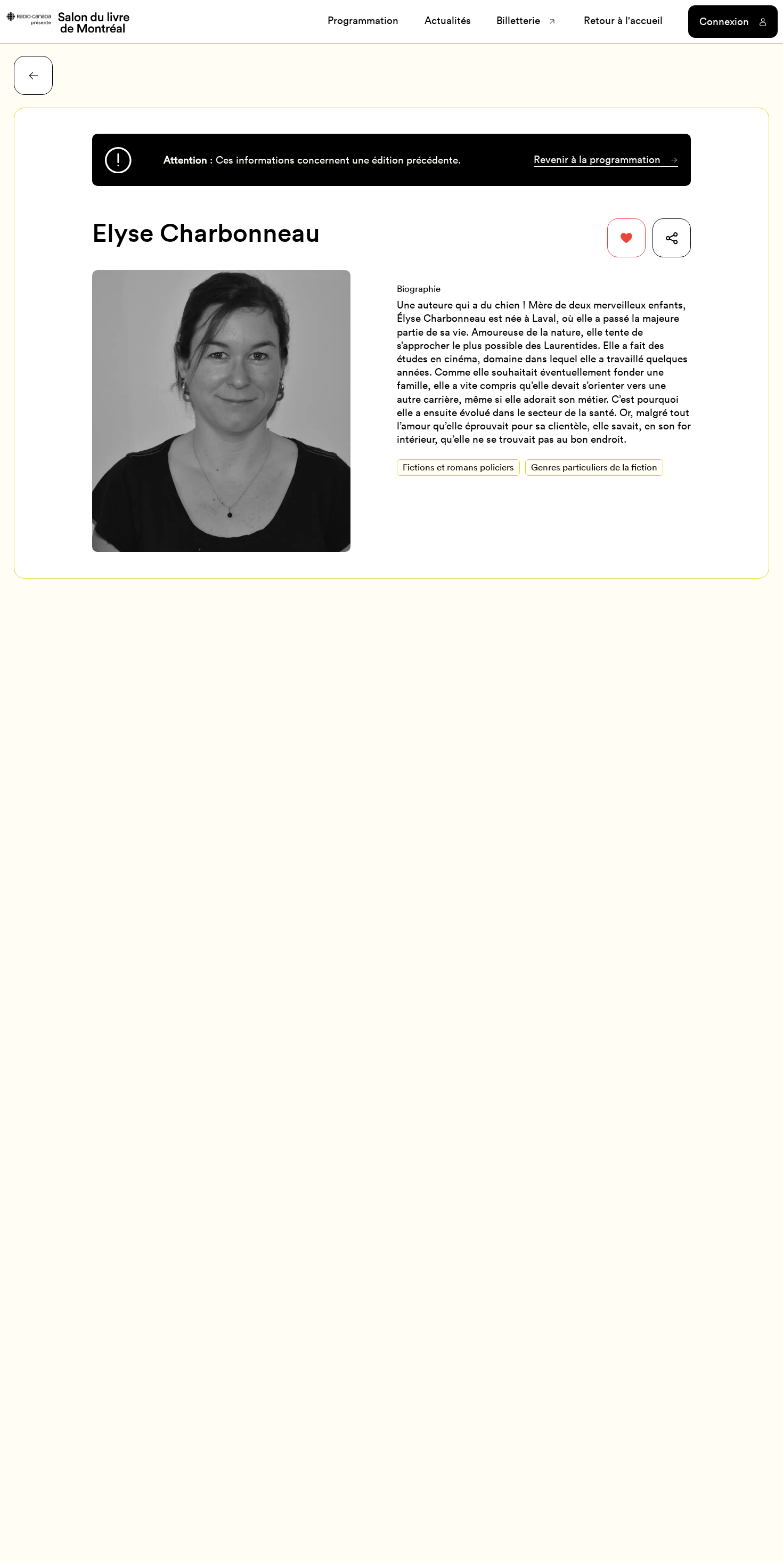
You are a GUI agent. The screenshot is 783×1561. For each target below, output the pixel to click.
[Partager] (671, 237)
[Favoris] (626, 237)
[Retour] (33, 75)
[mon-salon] (67, 21)
